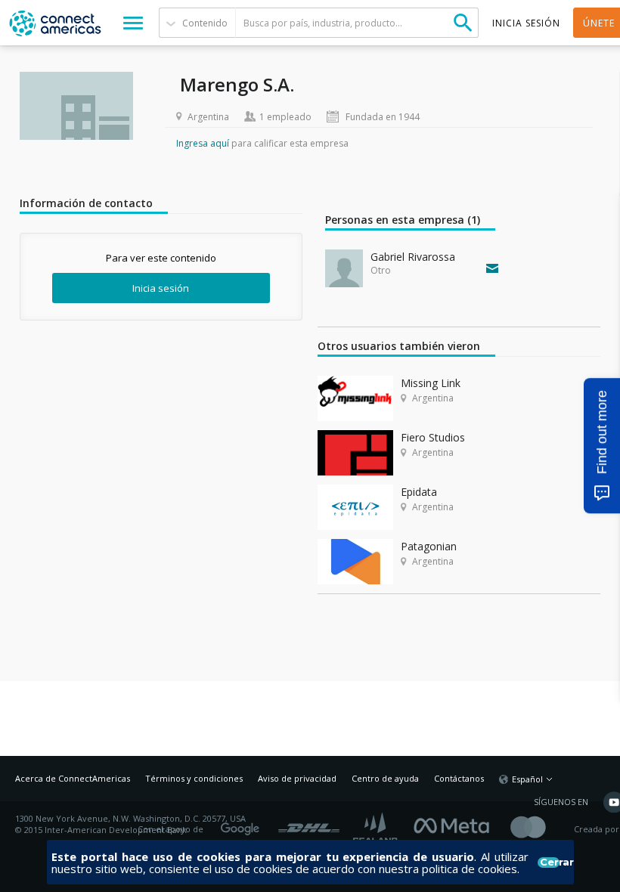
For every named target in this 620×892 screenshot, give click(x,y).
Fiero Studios (433, 437)
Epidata (419, 492)
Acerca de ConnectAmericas (72, 778)
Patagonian (429, 546)
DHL (308, 824)
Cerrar (549, 862)
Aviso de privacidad (297, 778)
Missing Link (430, 383)
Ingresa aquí (202, 143)
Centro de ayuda (385, 778)
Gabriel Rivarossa (412, 256)
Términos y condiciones (194, 778)
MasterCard (541, 830)
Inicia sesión (160, 288)
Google (243, 824)
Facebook (455, 824)
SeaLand (376, 830)
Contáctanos (459, 778)
